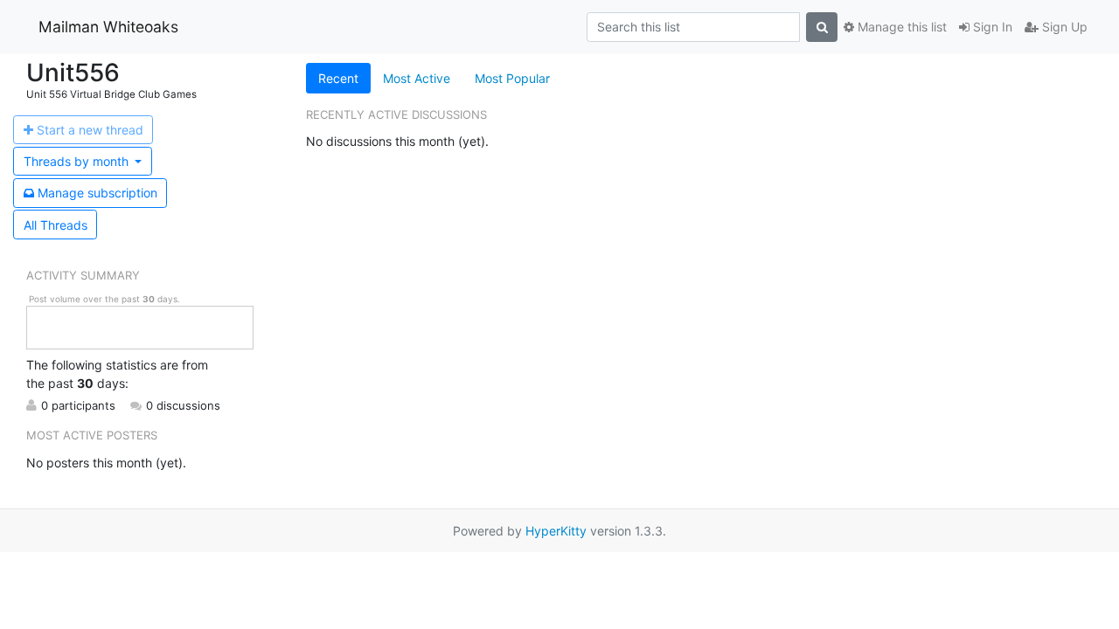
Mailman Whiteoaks (108, 26)
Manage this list (900, 26)
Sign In (991, 26)
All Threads (55, 225)
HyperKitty (556, 530)
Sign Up (1063, 26)
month (78, 161)
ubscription (97, 192)
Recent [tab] (338, 78)
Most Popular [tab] (512, 78)
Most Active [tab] (416, 78)
